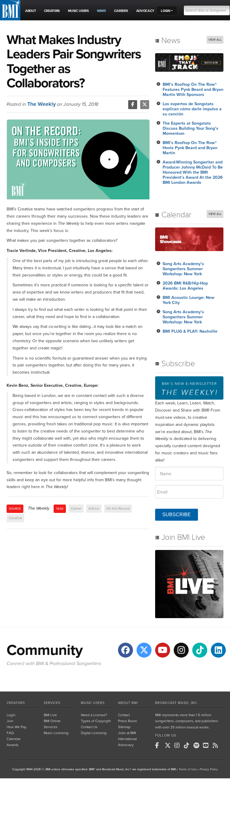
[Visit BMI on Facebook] (125, 650)
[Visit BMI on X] (144, 650)
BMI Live (50, 715)
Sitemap (124, 727)
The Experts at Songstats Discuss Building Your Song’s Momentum (190, 128)
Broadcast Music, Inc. (176, 703)
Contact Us (89, 727)
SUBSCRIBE (176, 514)
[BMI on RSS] (217, 745)
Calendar (14, 739)
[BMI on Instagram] (178, 745)
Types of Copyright (96, 721)
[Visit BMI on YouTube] (162, 650)
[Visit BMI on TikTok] (199, 650)
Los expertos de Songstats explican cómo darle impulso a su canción (192, 109)
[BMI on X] (169, 745)
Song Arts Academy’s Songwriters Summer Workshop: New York (183, 268)
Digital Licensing (94, 733)
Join (10, 721)
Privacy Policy (209, 769)
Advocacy (126, 745)
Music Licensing (56, 733)
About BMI (128, 703)
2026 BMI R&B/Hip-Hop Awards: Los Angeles (185, 286)
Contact (124, 715)
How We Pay (16, 727)
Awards (13, 745)
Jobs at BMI (127, 733)
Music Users (93, 703)
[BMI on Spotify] (197, 745)
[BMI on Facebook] (159, 745)
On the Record (118, 508)
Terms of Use (188, 769)
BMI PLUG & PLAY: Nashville (190, 331)
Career (76, 508)
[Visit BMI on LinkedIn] (218, 650)
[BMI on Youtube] (207, 745)
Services (52, 703)
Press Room (127, 721)
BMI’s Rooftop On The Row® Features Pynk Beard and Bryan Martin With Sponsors (193, 89)
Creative (15, 518)
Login (11, 715)
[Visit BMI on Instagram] (181, 650)
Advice (93, 508)
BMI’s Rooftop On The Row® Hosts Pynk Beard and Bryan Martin (190, 147)
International (127, 739)
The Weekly (41, 104)
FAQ (10, 733)
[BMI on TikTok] (188, 745)
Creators (16, 703)
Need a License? (94, 715)
